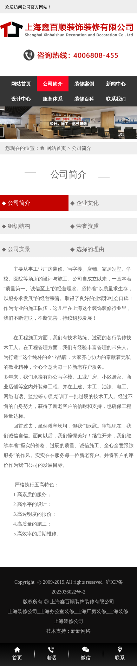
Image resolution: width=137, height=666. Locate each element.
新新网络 (81, 631)
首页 (17, 657)
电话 (51, 657)
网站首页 (56, 148)
